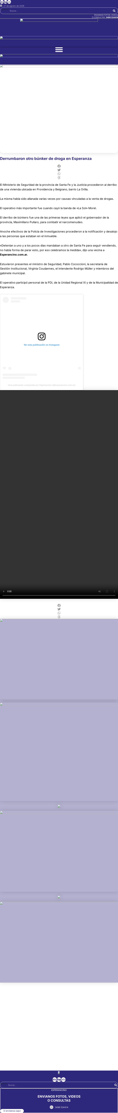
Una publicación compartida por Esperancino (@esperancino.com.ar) (41, 385)
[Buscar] (114, 11)
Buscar (5, 9)
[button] (59, 166)
